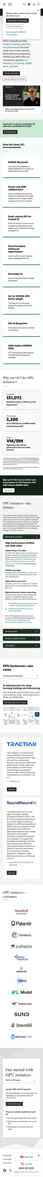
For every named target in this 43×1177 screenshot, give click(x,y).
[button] (4, 4)
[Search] (24, 4)
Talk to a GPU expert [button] (13, 1080)
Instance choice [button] (11, 631)
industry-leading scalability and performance (16, 46)
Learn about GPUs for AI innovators (15, 702)
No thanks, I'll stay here (15, 26)
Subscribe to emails (9, 1163)
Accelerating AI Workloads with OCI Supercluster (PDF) (20, 610)
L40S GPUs (14, 561)
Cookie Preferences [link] (9, 1159)
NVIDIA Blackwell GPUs (29, 557)
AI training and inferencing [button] (12, 676)
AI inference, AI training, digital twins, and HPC (17, 63)
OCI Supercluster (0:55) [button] (13, 620)
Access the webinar (10, 131)
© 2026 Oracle (7, 1155)
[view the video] (21, 96)
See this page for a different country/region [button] (16, 33)
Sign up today (8, 489)
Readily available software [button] (15, 638)
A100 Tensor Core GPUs (26, 561)
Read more (11, 788)
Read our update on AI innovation (14, 79)
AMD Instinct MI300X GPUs (22, 584)
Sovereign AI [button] (10, 646)
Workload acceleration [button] (13, 537)
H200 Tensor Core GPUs (13, 559)
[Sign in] (33, 4)
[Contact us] (38, 4)
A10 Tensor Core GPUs (13, 564)
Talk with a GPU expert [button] (11, 73)
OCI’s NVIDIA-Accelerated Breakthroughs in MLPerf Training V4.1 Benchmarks (22, 604)
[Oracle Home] (10, 4)
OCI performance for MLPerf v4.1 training (18, 621)
